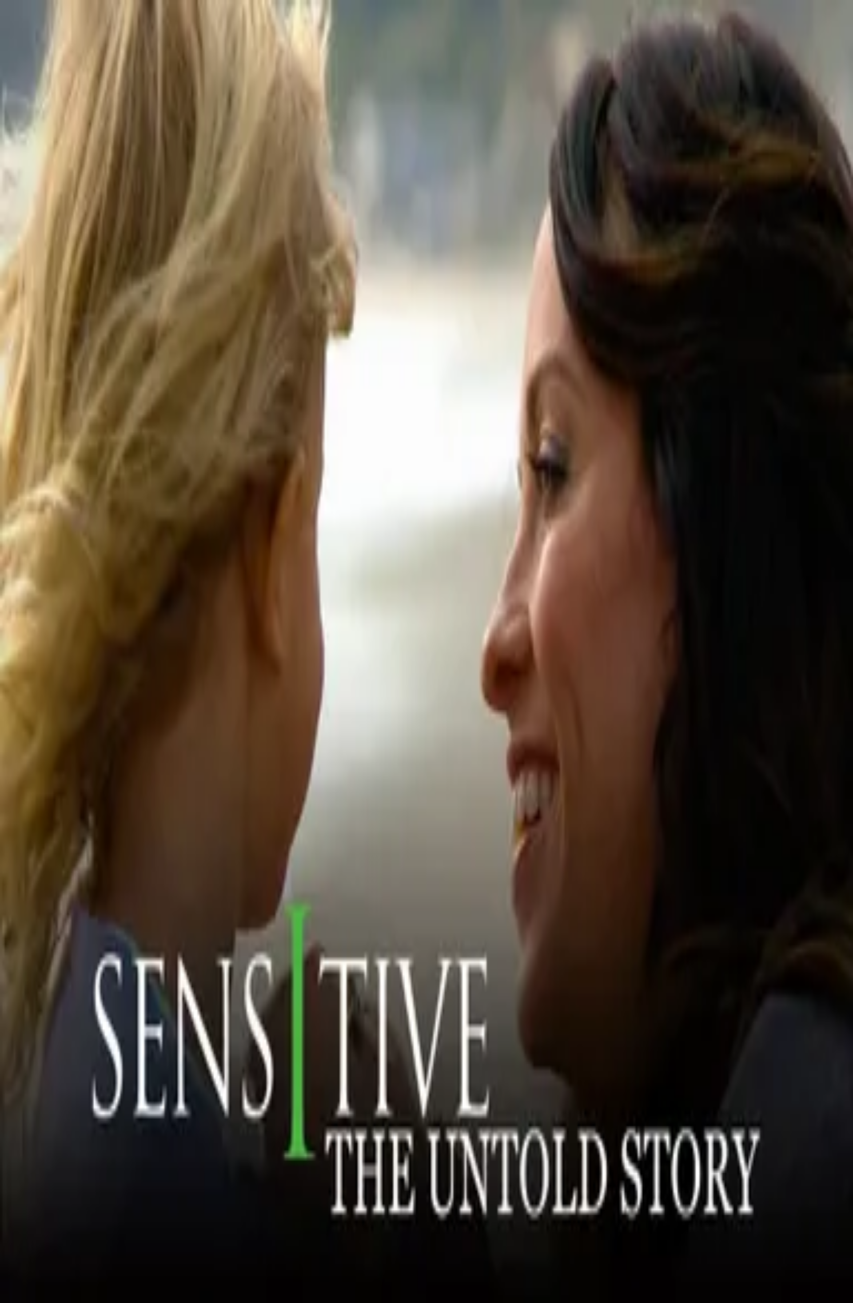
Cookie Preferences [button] (48, 927)
